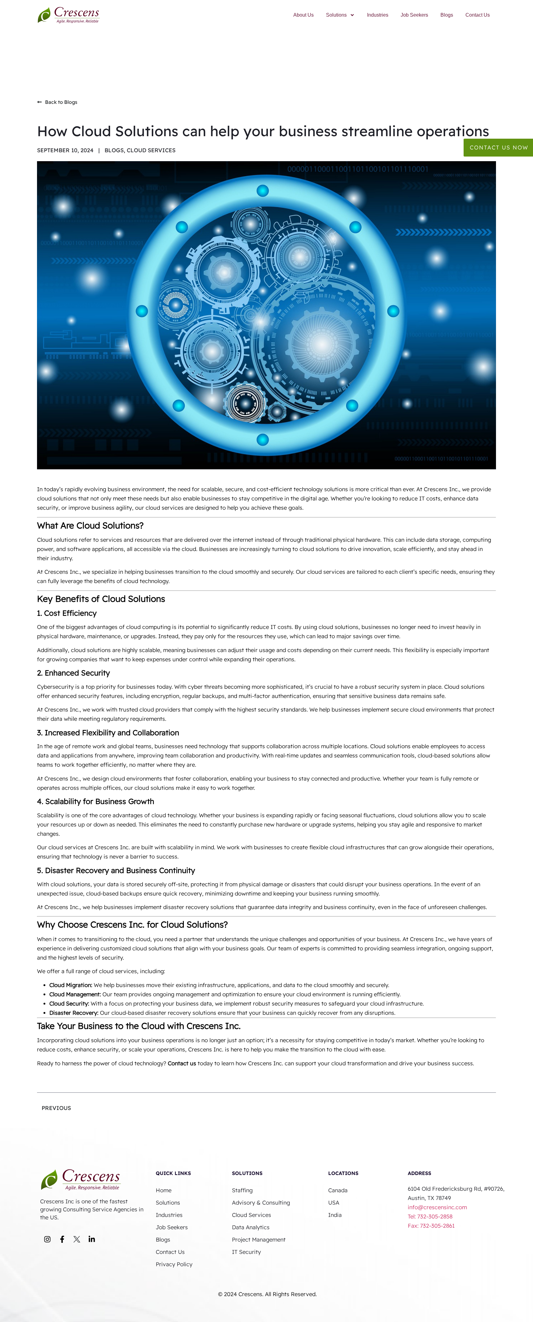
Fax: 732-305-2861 (431, 1225)
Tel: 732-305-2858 (431, 1216)
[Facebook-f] (62, 1239)
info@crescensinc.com (437, 1207)
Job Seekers (414, 15)
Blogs (446, 15)
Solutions (336, 15)
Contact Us (477, 15)
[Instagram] (47, 1239)
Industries (377, 15)
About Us (303, 15)
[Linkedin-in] (92, 1239)
